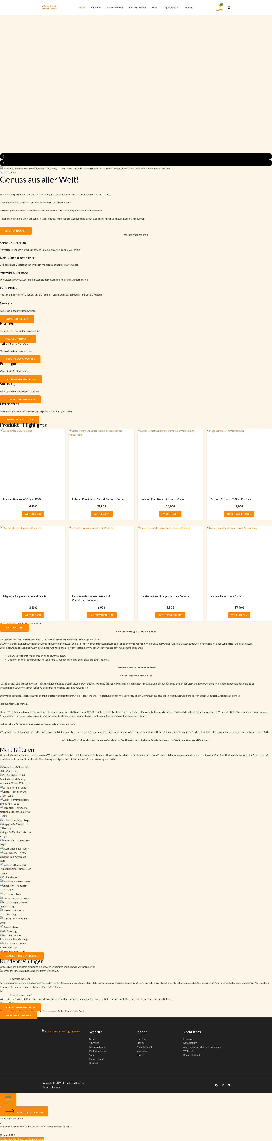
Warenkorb (143, 1050)
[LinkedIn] (229, 1085)
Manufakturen (115, 7)
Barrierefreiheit (191, 1054)
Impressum (189, 1038)
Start (82, 7)
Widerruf (188, 1050)
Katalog (141, 1038)
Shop (154, 7)
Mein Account (144, 1046)
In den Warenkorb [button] (239, 514)
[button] (136, 156)
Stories (140, 1042)
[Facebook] (216, 1085)
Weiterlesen (33, 514)
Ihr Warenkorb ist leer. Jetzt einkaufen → (22, 1138)
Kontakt (188, 7)
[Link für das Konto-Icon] (229, 7)
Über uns (96, 7)
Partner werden (137, 7)
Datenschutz (190, 1042)
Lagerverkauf (171, 7)
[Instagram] (222, 1085)
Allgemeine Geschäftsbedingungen (202, 1046)
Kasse (140, 1054)
